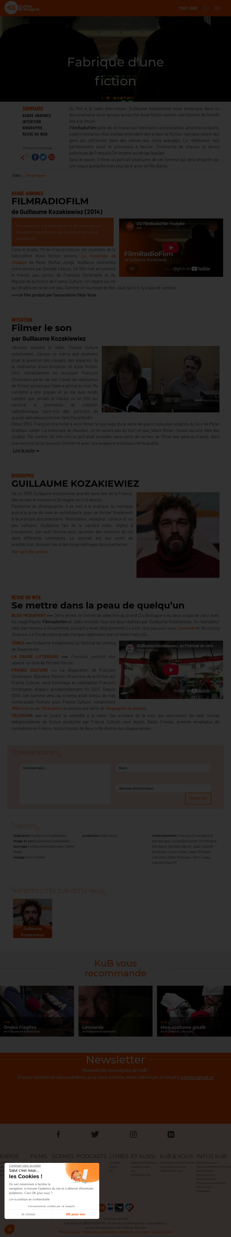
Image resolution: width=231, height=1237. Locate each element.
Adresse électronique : (137, 788)
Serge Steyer (36, 175)
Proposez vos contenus (173, 1166)
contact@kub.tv (197, 1077)
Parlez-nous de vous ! (172, 1170)
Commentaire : (35, 768)
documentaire (38, 1162)
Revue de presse (205, 1174)
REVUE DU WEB (35, 133)
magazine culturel (141, 1166)
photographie (7, 1162)
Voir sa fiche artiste (30, 551)
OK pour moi (75, 1214)
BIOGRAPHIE (33, 127)
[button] (9, 1229)
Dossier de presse (206, 1178)
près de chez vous (141, 1174)
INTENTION (32, 121)
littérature (115, 1162)
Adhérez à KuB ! (205, 1170)
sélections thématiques (144, 1162)
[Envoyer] (51, 157)
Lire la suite (24, 450)
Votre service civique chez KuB (177, 1162)
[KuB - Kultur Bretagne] (23, 8)
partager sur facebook (35, 157)
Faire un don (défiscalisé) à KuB (213, 1166)
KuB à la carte (204, 1186)
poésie (113, 1166)
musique (57, 1162)
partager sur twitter (43, 157)
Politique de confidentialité (211, 1182)
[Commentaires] (25, 157)
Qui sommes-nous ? (207, 1162)
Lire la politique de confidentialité (29, 1199)
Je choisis (28, 1214)
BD (111, 1170)
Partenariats (203, 1190)
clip (133, 1170)
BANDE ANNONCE (37, 115)
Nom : (123, 768)
